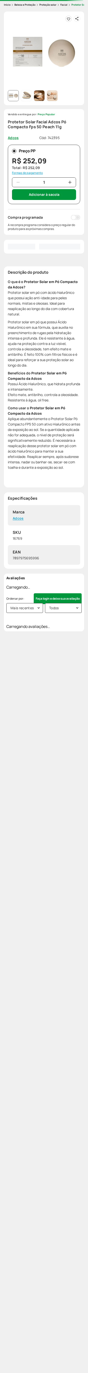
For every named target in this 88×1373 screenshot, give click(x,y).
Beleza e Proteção (24, 4)
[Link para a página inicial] (7, 5)
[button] (44, 51)
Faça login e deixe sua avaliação (58, 598)
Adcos (18, 518)
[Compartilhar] (77, 18)
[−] (18, 182)
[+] (70, 182)
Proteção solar (47, 4)
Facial (63, 4)
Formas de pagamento (27, 172)
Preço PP (27, 151)
